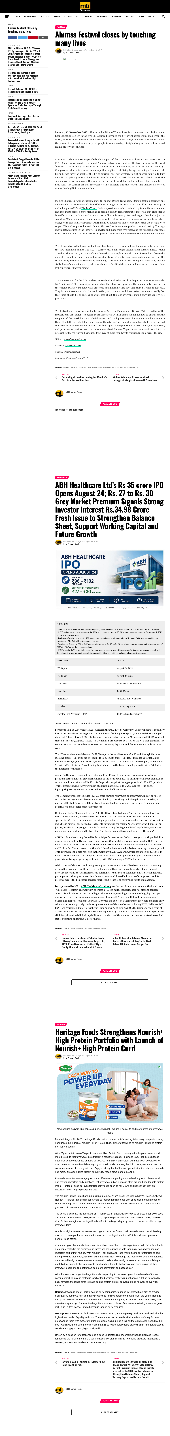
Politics (88, 16)
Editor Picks (45, 16)
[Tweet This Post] (23, 37)
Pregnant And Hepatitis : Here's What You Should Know (23, 117)
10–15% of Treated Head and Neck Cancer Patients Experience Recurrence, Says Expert (25, 130)
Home (18, 16)
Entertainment (102, 16)
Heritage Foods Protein (98, 1314)
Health (151, 16)
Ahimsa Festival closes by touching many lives (22, 29)
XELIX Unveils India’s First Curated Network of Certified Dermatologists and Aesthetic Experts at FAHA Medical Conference (24, 181)
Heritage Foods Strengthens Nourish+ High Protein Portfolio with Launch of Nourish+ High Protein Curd (23, 76)
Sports (78, 16)
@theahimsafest (73, 345)
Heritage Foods (79, 1314)
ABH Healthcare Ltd (98, 909)
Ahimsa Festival (79, 368)
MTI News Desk (72, 52)
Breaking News (30, 16)
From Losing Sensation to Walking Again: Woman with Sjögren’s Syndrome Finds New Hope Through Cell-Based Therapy (24, 103)
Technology (129, 16)
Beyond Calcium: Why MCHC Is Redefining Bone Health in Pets (23, 90)
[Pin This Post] (33, 37)
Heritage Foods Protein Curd (125, 1314)
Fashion (141, 16)
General (57, 16)
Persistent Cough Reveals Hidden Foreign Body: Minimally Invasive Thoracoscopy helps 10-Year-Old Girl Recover (24, 163)
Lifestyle (27, 172)
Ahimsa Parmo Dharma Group (102, 368)
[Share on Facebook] (12, 37)
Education (116, 16)
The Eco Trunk (89, 208)
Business (68, 16)
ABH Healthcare (79, 909)
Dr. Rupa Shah (131, 368)
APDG (120, 368)
